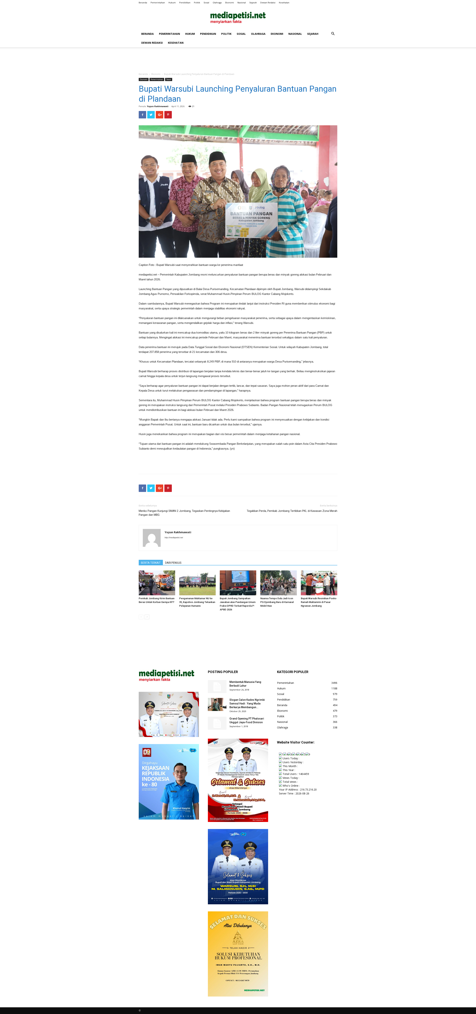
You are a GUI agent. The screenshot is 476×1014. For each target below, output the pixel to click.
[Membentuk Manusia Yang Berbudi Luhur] (217, 686)
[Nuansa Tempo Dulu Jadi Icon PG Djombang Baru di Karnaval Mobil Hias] (278, 582)
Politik (197, 2)
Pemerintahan (158, 2)
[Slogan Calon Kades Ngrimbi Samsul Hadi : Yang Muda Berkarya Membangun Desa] (217, 704)
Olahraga (217, 2)
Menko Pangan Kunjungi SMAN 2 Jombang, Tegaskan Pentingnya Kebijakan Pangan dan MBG (184, 512)
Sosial (206, 2)
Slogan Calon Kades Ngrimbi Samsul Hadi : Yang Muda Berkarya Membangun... (247, 703)
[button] (332, 34)
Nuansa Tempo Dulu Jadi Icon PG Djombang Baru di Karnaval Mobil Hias (277, 602)
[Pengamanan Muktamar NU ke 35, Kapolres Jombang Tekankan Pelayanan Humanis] (197, 582)
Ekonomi (229, 2)
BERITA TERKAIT (151, 562)
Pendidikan (184, 2)
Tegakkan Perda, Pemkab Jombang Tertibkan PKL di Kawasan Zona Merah (292, 511)
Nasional (241, 2)
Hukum (172, 2)
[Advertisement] (238, 60)
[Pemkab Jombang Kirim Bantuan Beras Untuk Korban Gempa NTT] (157, 582)
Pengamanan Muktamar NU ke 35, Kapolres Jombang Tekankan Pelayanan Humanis (197, 602)
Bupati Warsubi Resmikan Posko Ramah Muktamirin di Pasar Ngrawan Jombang (318, 602)
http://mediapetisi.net (174, 537)
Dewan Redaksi (267, 2)
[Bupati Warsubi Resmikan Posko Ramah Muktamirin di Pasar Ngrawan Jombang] (319, 582)
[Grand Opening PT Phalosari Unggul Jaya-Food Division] (217, 723)
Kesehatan (284, 2)
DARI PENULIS (173, 562)
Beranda (143, 2)
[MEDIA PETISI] (238, 17)
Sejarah (253, 2)
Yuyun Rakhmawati (157, 106)
